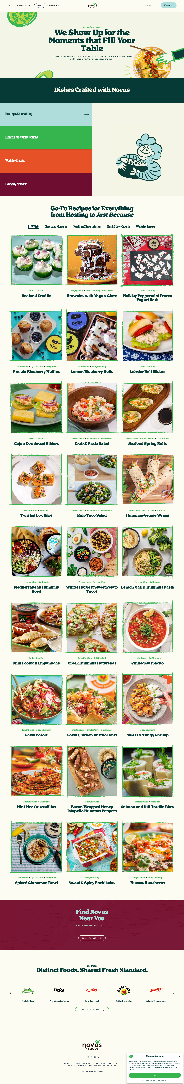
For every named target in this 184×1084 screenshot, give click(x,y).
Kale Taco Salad (92, 515)
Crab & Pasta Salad (92, 444)
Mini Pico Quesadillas (36, 807)
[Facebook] (95, 1057)
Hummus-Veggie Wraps (147, 515)
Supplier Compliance (82, 1063)
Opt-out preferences (148, 1080)
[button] (180, 1056)
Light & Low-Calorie (37, 367)
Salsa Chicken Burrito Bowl (92, 735)
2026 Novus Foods (96, 1071)
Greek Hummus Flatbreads (92, 663)
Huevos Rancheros (147, 883)
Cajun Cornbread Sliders (36, 444)
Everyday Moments (77, 291)
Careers (66, 1063)
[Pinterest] (91, 1057)
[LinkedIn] (98, 1057)
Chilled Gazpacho (147, 663)
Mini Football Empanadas (36, 663)
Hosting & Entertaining (36, 291)
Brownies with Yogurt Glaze (92, 296)
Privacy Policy (115, 1063)
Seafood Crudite (36, 296)
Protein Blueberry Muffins (36, 372)
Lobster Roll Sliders (147, 372)
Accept (154, 1075)
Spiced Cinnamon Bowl (36, 883)
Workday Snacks (107, 291)
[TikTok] (85, 1057)
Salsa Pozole (36, 735)
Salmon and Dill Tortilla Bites (147, 807)
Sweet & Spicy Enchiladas (92, 883)
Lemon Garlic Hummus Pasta (147, 587)
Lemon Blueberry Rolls (92, 372)
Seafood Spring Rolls (147, 444)
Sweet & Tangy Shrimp (148, 735)
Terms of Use (100, 1063)
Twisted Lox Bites (36, 515)
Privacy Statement (161, 1080)
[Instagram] (88, 1057)
